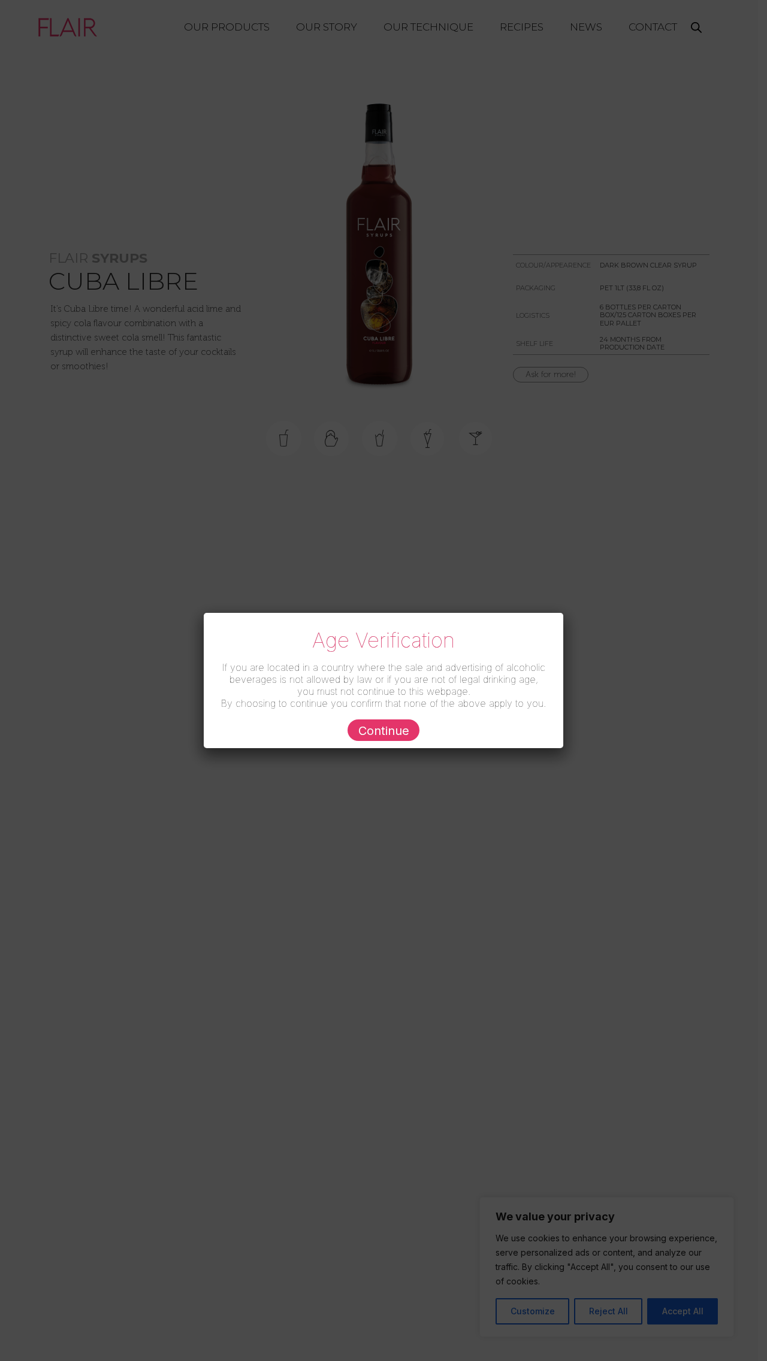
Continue (383, 731)
